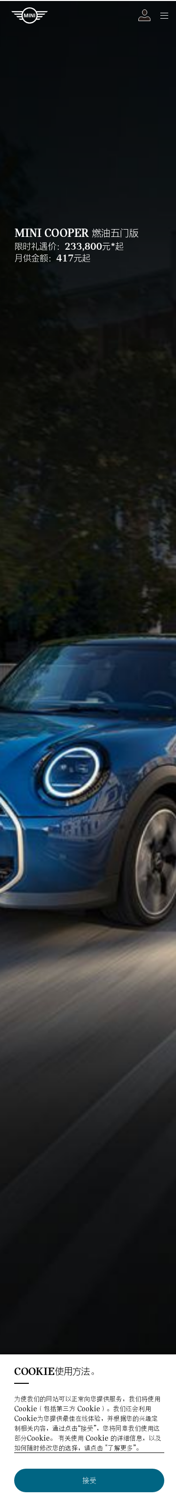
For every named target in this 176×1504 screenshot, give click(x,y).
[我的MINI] (144, 15)
